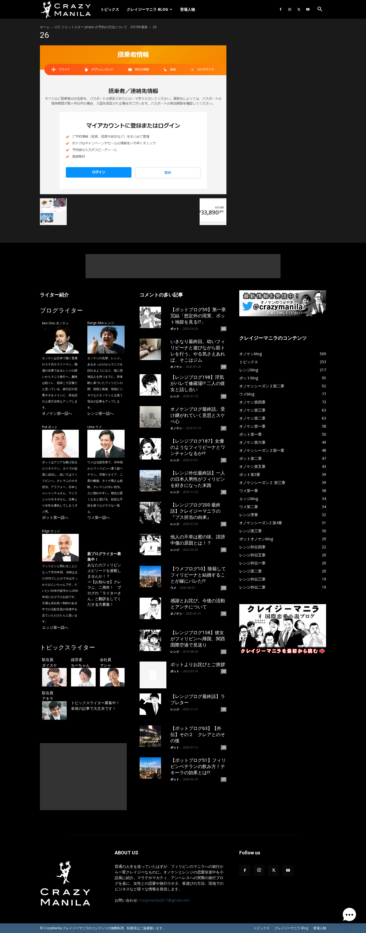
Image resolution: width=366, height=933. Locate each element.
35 (223, 550)
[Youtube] (308, 9)
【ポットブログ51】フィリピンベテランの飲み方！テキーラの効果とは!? (198, 766)
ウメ (173, 588)
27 (223, 779)
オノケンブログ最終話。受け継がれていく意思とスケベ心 (197, 415)
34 (223, 588)
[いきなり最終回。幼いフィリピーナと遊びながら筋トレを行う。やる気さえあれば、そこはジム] (153, 349)
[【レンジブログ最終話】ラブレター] (153, 704)
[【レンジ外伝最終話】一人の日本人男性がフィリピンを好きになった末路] (153, 480)
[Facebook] (281, 9)
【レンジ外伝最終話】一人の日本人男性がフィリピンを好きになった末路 (197, 479)
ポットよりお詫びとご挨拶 (197, 664)
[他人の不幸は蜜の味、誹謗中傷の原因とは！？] (153, 544)
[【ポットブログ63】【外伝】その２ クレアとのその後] (153, 736)
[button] (319, 9)
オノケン (176, 367)
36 (223, 524)
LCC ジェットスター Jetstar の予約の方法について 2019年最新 (101, 27)
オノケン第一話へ (57, 413)
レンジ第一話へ (100, 413)
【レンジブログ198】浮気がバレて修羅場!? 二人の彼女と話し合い (197, 383)
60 (223, 328)
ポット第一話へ (55, 517)
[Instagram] (290, 9)
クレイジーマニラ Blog (147, 9)
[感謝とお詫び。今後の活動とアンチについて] (153, 608)
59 (223, 367)
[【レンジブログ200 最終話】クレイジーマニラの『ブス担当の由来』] (153, 512)
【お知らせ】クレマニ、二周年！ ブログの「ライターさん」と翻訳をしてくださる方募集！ (104, 593)
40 (223, 492)
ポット (174, 328)
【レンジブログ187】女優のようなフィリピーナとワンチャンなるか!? (197, 447)
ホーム (45, 27)
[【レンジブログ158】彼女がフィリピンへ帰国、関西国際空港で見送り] (153, 640)
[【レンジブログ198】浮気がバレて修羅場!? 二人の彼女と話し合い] (153, 385)
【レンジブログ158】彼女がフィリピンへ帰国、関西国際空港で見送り (197, 639)
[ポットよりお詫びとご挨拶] (153, 675)
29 (223, 709)
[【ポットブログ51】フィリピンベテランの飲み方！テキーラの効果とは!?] (153, 768)
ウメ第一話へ (98, 517)
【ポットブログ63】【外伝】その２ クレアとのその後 (197, 734)
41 (223, 428)
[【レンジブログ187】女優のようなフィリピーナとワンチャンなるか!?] (153, 449)
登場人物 (187, 9)
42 (223, 396)
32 (223, 651)
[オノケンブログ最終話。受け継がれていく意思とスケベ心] (153, 417)
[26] (133, 192)
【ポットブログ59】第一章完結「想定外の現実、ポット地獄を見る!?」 (198, 316)
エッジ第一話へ (55, 627)
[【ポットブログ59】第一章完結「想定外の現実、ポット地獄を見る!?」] (153, 317)
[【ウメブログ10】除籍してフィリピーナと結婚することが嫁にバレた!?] (153, 576)
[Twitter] (299, 9)
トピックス (109, 9)
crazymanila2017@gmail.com (164, 900)
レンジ (174, 396)
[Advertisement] (183, 266)
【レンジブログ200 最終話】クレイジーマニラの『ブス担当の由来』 (195, 511)
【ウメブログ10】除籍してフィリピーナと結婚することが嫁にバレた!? (198, 575)
